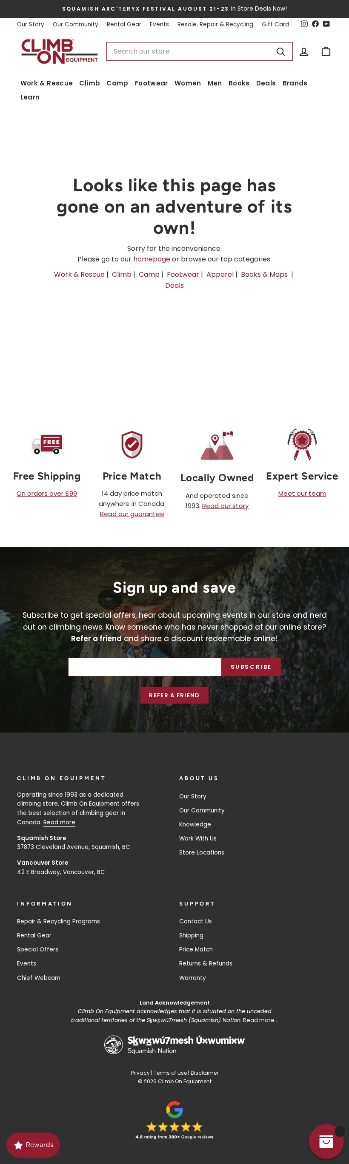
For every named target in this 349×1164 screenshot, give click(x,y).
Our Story (30, 24)
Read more (59, 822)
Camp (117, 83)
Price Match (196, 949)
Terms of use (170, 1072)
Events (159, 24)
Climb (89, 83)
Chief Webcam (38, 978)
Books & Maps (264, 274)
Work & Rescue (46, 83)
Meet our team (302, 493)
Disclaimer (204, 1072)
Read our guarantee (132, 513)
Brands (295, 83)
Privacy (140, 1072)
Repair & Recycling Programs (58, 921)
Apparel (220, 274)
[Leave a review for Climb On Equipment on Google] (174, 1120)
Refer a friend (174, 695)
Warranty (192, 978)
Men (215, 83)
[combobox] (199, 51)
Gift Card (275, 24)
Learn (30, 97)
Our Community (75, 24)
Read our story (225, 505)
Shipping (191, 935)
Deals (266, 83)
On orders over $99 (47, 493)
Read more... (260, 1020)
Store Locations (201, 853)
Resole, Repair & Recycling (215, 24)
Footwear (151, 83)
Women (187, 83)
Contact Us (195, 921)
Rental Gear (124, 24)
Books (239, 83)
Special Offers (37, 949)
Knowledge (195, 824)
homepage (151, 259)
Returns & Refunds (205, 964)
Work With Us (198, 839)
